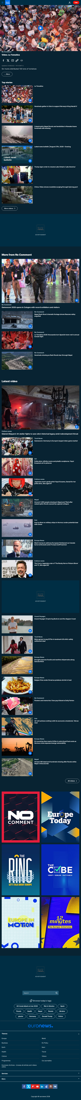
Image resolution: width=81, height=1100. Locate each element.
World (44, 1038)
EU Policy (45, 1043)
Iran (35, 520)
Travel (44, 1052)
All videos (71, 781)
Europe (4, 1038)
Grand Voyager (39, 616)
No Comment (6, 304)
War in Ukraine (49, 1006)
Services (5, 1073)
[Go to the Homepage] (7, 2)
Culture (4, 1056)
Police (60, 1016)
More (3, 1079)
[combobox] (40, 993)
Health (29, 1011)
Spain (62, 1006)
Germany (32, 1016)
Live (76, 2)
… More (7, 74)
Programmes (6, 1060)
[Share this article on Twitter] (8, 60)
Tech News (38, 438)
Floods (18, 1011)
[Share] (12, 60)
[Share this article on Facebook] (3, 60)
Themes (4, 1033)
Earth (3, 1047)
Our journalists (47, 1060)
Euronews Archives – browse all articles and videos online (19, 1066)
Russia (50, 1011)
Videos (44, 1056)
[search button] (56, 993)
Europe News (39, 540)
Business (5, 1043)
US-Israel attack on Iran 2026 (27, 1006)
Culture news (7, 431)
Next (43, 1047)
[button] (10, 208)
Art (35, 458)
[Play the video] (40, 28)
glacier (20, 1016)
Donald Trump (47, 1016)
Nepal (36, 499)
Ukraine (62, 1011)
